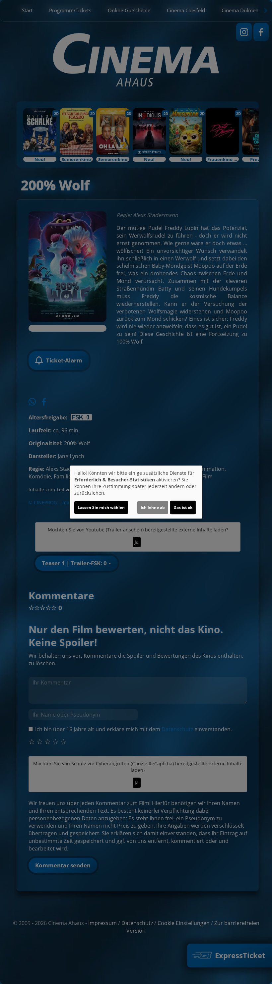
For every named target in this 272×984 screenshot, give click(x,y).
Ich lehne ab (153, 507)
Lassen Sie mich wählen (101, 507)
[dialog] (136, 492)
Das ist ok (182, 507)
